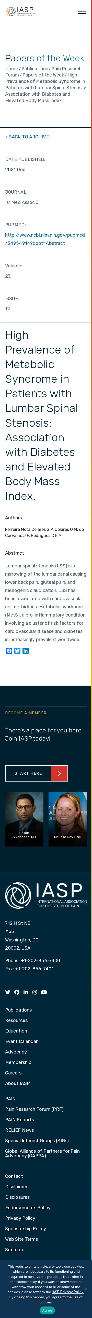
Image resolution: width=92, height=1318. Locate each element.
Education (16, 1031)
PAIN (10, 1099)
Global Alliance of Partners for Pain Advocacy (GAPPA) (42, 1154)
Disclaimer (16, 1187)
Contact (14, 1176)
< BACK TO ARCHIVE (27, 137)
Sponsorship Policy (25, 1229)
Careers (13, 1073)
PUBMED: (15, 225)
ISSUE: (12, 298)
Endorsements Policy (28, 1208)
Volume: (13, 266)
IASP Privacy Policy (68, 1292)
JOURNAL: (16, 192)
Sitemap (14, 1250)
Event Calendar (21, 1041)
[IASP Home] (20, 11)
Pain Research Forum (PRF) (34, 1109)
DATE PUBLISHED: (25, 159)
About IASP (17, 1083)
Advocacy (16, 1052)
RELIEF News (19, 1130)
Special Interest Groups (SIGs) (37, 1141)
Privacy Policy (20, 1218)
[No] (85, 1289)
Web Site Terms (21, 1239)
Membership (18, 1062)
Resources (16, 1020)
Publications (18, 1010)
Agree (47, 1310)
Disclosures (17, 1197)
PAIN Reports (19, 1120)
